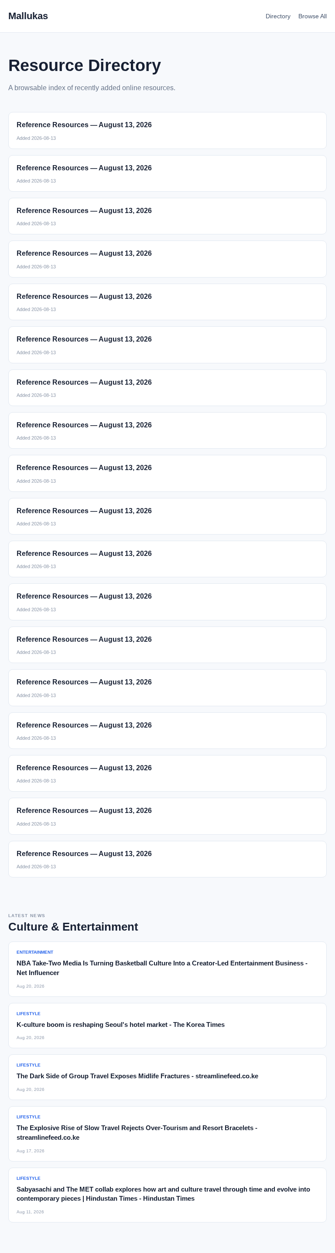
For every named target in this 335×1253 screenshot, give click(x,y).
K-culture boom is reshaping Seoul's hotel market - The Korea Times (121, 1024)
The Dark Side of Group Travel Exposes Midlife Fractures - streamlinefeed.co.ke (137, 1076)
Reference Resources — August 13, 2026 (84, 125)
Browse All (312, 16)
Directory (278, 16)
